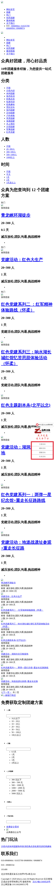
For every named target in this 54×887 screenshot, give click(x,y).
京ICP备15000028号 (41, 882)
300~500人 (11, 152)
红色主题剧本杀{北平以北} (26, 405)
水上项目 (10, 124)
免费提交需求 (12, 827)
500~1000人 (11, 154)
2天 (7, 180)
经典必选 (10, 99)
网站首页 (10, 9)
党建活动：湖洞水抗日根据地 (14, 654)
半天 (8, 174)
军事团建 (10, 129)
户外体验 (10, 115)
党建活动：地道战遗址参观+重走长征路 (19, 681)
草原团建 (10, 118)
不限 (8, 88)
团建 (8, 12)
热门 (8, 15)
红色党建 (10, 132)
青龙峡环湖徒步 (15, 215)
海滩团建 (10, 121)
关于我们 (10, 23)
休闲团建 (10, 93)
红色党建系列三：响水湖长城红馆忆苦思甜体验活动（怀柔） (26, 358)
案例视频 (10, 20)
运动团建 (10, 113)
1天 (7, 177)
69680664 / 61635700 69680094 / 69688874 (17, 27)
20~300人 (10, 149)
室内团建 (10, 110)
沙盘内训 (10, 91)
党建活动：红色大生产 (22, 259)
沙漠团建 (10, 126)
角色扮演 (10, 96)
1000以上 (10, 157)
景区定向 (10, 107)
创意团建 (10, 18)
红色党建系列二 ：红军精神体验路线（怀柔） (22, 610)
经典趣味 (10, 104)
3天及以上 (11, 183)
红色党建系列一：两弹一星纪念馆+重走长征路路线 (24, 668)
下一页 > (7, 692)
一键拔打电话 (9, 695)
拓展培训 (10, 102)
